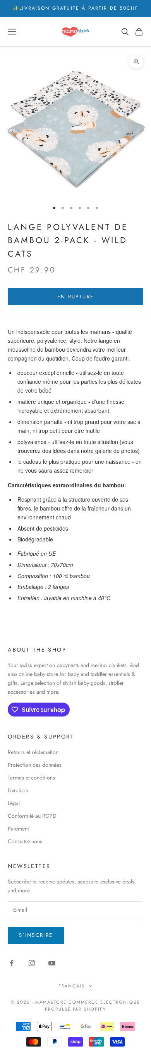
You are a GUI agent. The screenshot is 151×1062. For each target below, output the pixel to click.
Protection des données (35, 765)
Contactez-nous (25, 841)
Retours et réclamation (33, 752)
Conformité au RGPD (32, 816)
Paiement (18, 828)
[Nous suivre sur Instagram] (32, 963)
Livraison (18, 790)
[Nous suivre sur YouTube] (52, 963)
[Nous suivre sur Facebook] (11, 963)
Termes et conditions (31, 777)
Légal (14, 803)
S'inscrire (36, 935)
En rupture (75, 296)
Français (71, 986)
